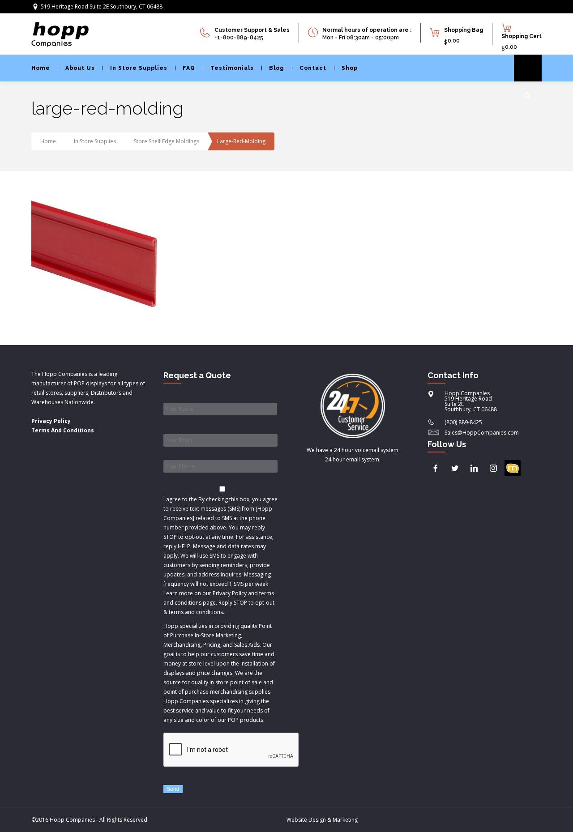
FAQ (189, 68)
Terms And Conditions (62, 430)
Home (40, 68)
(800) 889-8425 (463, 422)
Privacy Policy (51, 421)
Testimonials (232, 68)
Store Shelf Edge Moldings (166, 141)
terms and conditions (196, 612)
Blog (276, 68)
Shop (350, 68)
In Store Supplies (138, 68)
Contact (312, 68)
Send (173, 789)
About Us (80, 68)
